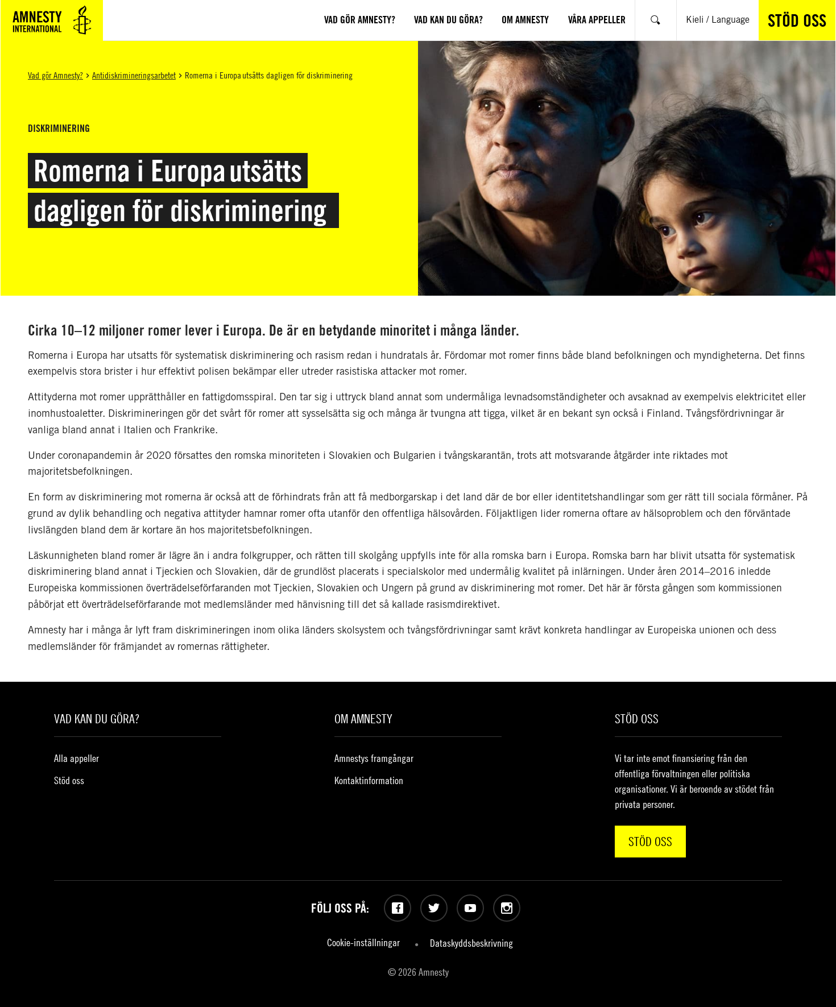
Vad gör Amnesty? (55, 75)
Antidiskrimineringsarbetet (134, 75)
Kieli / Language (718, 19)
